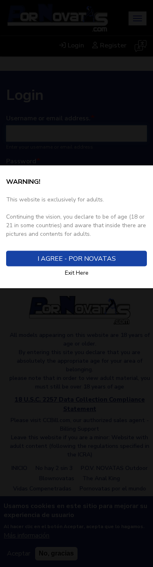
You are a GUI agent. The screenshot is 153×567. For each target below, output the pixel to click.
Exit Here (77, 273)
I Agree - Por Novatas (77, 258)
